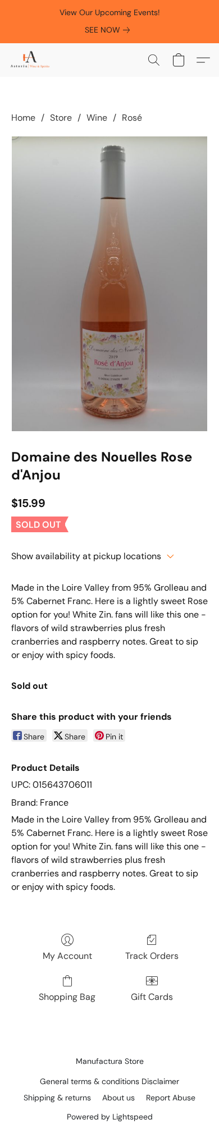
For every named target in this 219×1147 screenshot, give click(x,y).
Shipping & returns (57, 1098)
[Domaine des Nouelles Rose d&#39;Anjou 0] (109, 283)
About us (118, 1098)
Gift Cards (152, 997)
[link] (109, 29)
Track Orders (152, 956)
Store (61, 118)
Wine (96, 118)
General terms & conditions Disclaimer (109, 1081)
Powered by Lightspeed (110, 1117)
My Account (67, 956)
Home (23, 118)
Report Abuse (170, 1098)
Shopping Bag (67, 997)
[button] (31, 60)
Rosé (132, 118)
